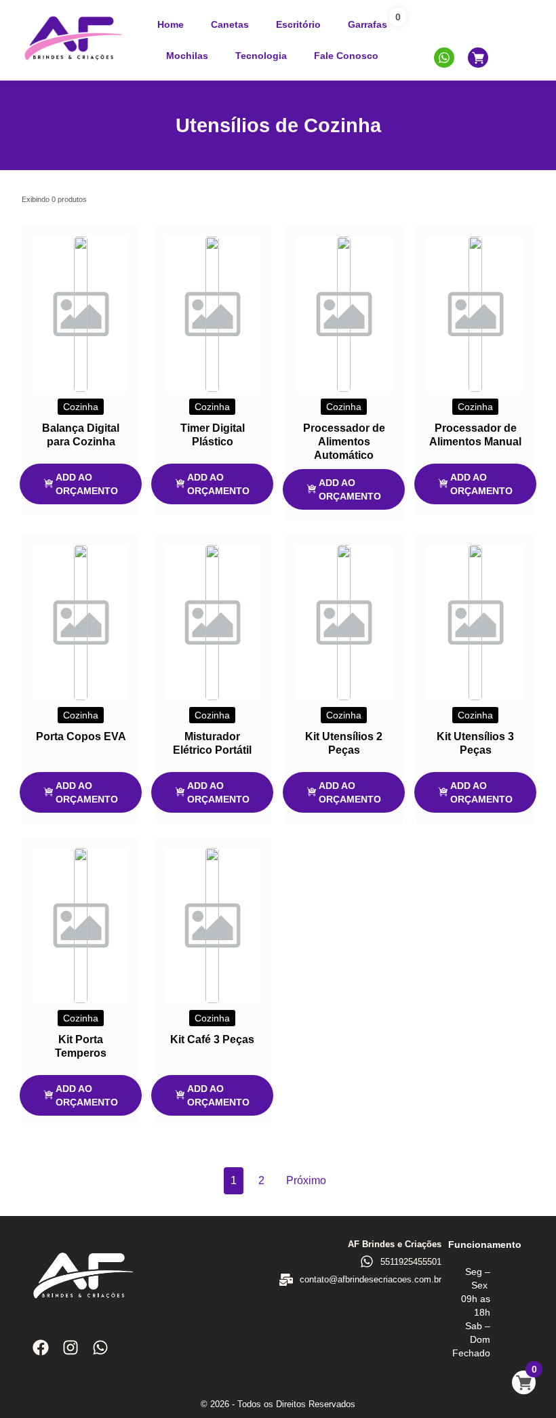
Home (170, 24)
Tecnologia (261, 55)
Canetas (230, 24)
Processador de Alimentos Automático (344, 441)
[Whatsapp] (100, 1347)
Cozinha (80, 406)
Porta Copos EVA (81, 736)
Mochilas (187, 55)
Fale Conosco (346, 55)
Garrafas (367, 24)
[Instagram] (70, 1347)
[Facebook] (41, 1347)
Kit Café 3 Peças (212, 1039)
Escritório (298, 24)
